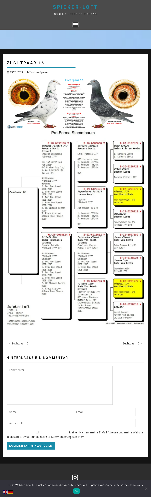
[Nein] (146, 489)
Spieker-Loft (75, 7)
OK (76, 491)
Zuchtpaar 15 (20, 343)
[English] (5, 492)
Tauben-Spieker (39, 72)
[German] (10, 492)
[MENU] (75, 24)
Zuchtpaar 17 (130, 343)
